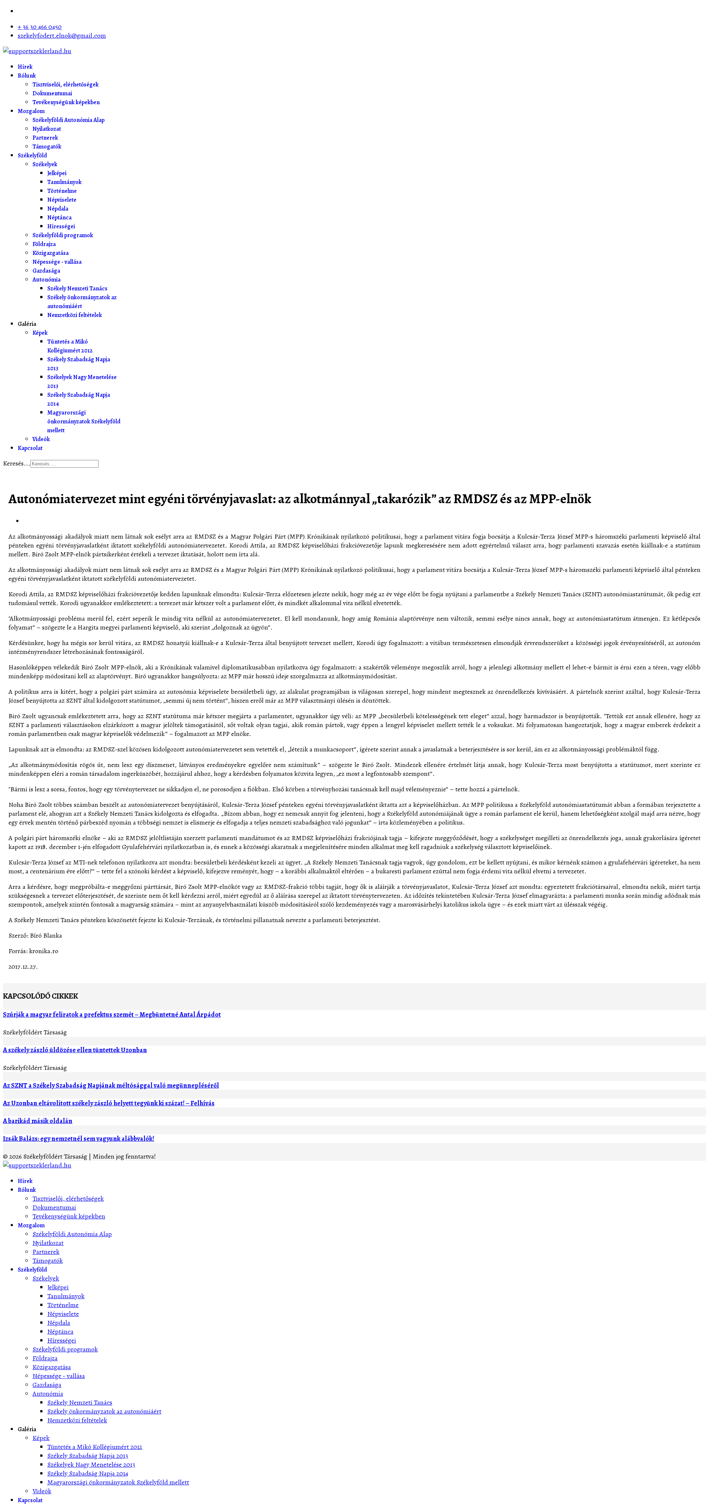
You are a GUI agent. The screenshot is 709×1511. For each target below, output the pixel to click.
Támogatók (46, 147)
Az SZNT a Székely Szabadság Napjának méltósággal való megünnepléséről (111, 1085)
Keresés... (16, 463)
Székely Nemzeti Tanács (77, 288)
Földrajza (44, 244)
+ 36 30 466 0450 (40, 26)
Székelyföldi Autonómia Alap (68, 120)
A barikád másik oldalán (37, 1120)
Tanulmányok (64, 182)
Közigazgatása (50, 253)
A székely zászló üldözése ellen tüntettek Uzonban (75, 1050)
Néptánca (59, 218)
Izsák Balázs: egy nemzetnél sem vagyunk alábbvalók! (78, 1138)
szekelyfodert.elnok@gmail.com (62, 35)
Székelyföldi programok (62, 235)
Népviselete (61, 200)
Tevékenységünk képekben (66, 102)
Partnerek (45, 138)
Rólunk (27, 76)
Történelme (62, 191)
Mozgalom (31, 111)
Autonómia (46, 280)
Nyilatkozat (46, 129)
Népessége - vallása (57, 262)
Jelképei (56, 173)
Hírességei (61, 226)
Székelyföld (32, 155)
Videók (41, 439)
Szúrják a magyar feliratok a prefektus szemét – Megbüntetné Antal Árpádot (112, 1014)
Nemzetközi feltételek (74, 315)
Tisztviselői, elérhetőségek (65, 85)
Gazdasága (46, 271)
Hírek (25, 67)
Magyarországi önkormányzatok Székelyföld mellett (83, 421)
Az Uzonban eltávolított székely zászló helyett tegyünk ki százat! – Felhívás (109, 1103)
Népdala (57, 209)
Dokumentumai (52, 93)
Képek (40, 333)
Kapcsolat (30, 448)
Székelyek (44, 164)
